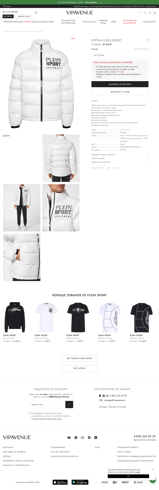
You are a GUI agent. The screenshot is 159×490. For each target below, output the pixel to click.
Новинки (8, 21)
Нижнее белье (103, 21)
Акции (146, 21)
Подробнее (91, 2)
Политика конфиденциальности (136, 456)
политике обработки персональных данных (47, 418)
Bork (113, 21)
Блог (153, 21)
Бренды (18, 21)
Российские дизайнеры (130, 21)
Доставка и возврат (14, 452)
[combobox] (119, 55)
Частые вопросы (60, 452)
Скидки (26, 21)
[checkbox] (49, 416)
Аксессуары (89, 21)
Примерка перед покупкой (18, 461)
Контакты (8, 447)
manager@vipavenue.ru (115, 400)
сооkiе (137, 472)
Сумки (50, 21)
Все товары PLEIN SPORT (79, 358)
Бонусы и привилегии (16, 465)
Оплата (7, 456)
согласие (39, 413)
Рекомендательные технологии (135, 461)
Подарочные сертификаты (68, 21)
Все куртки (79, 368)
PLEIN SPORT (124, 130)
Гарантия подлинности (64, 456)
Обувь (43, 21)
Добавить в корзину (120, 84)
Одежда (35, 21)
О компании (58, 447)
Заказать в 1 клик (120, 91)
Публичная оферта (128, 447)
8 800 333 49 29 (138, 6)
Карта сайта (124, 452)
